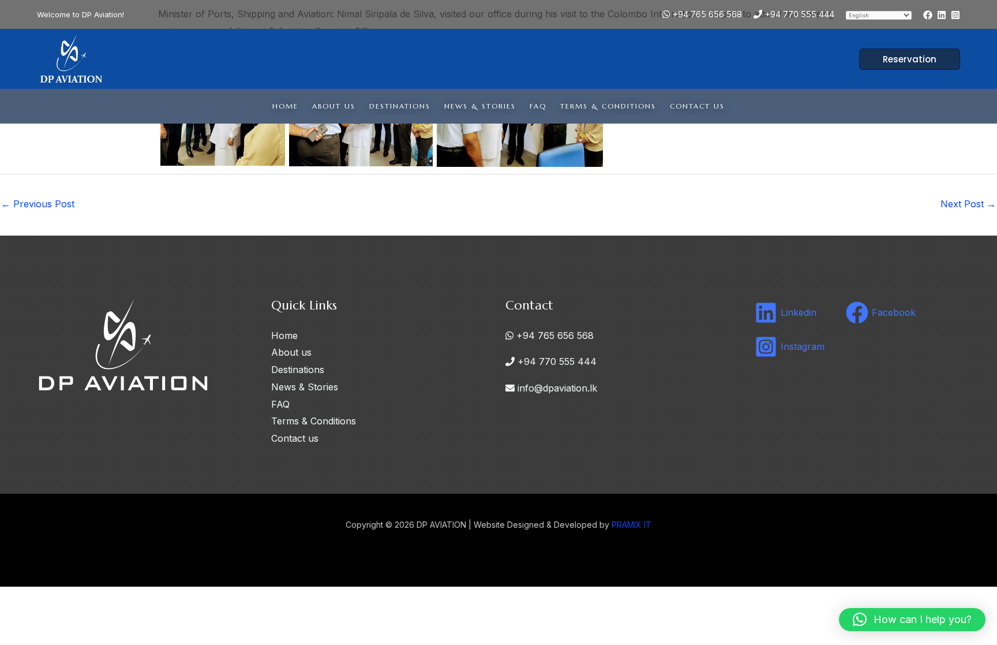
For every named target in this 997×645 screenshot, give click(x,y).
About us (333, 106)
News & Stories (480, 106)
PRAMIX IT (631, 525)
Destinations (399, 106)
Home (285, 106)
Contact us (697, 106)
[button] (902, 59)
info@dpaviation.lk (556, 388)
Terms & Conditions (608, 106)
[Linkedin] (941, 15)
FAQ (538, 106)
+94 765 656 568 (706, 14)
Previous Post (37, 204)
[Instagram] (955, 15)
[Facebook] (927, 15)
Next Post (968, 204)
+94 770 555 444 (798, 14)
